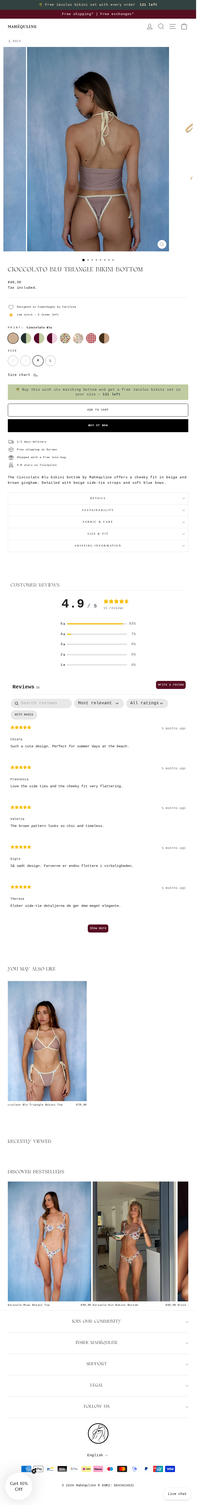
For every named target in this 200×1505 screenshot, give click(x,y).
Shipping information (98, 545)
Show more (98, 928)
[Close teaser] (33, 1471)
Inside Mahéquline (97, 1343)
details (98, 498)
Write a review (171, 685)
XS (13, 361)
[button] (98, 623)
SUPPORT (96, 1364)
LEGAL (96, 1385)
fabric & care (98, 521)
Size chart (20, 375)
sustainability (98, 510)
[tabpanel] (98, 818)
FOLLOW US (97, 1407)
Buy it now (98, 425)
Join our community (96, 1322)
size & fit (98, 533)
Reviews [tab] (26, 687)
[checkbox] (24, 715)
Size (12, 350)
